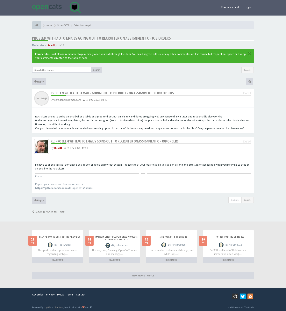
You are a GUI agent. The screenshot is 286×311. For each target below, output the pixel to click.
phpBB (47, 307)
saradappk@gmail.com (67, 100)
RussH (51, 45)
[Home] (36, 25)
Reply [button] (40, 81)
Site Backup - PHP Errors (173, 236)
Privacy (50, 294)
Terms (70, 294)
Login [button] (248, 7)
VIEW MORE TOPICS (143, 275)
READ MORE (57, 259)
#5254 (247, 141)
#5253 (247, 93)
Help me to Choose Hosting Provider (59, 236)
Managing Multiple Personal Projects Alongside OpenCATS (116, 238)
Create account (230, 7)
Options (235, 199)
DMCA (60, 294)
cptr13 (60, 45)
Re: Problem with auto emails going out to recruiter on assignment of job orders (115, 141)
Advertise (38, 294)
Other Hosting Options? (230, 236)
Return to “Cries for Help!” (49, 212)
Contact (80, 294)
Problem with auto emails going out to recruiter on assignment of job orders (101, 38)
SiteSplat (59, 307)
